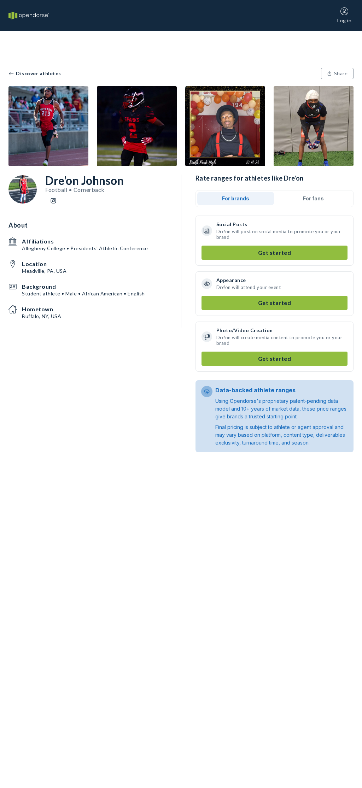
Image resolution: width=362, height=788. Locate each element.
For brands (235, 198)
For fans (313, 198)
